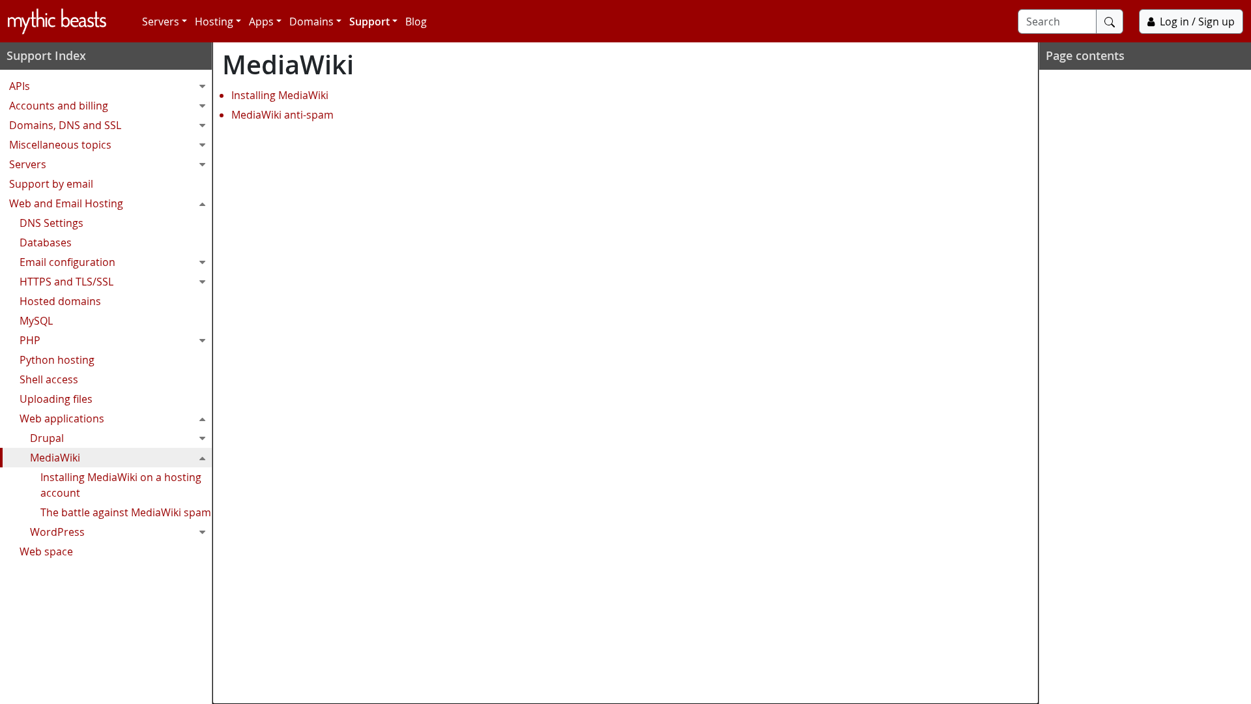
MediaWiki (55, 457)
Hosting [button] (214, 21)
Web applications (62, 418)
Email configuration (67, 262)
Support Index (46, 55)
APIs (19, 86)
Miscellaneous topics (60, 145)
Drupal (47, 438)
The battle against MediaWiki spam (125, 512)
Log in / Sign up (1197, 21)
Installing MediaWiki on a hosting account (120, 485)
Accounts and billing (58, 105)
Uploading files (56, 399)
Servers (27, 164)
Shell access (49, 379)
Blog (416, 21)
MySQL (36, 321)
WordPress (57, 532)
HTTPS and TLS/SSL (66, 281)
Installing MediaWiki (279, 95)
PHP (30, 340)
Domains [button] (311, 21)
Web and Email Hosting (66, 203)
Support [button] (369, 21)
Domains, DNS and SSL (65, 125)
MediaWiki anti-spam (282, 115)
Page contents (1085, 55)
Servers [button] (160, 21)
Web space (46, 551)
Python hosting (57, 360)
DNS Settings (51, 223)
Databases (46, 242)
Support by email (51, 184)
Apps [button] (261, 21)
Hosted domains (60, 301)
